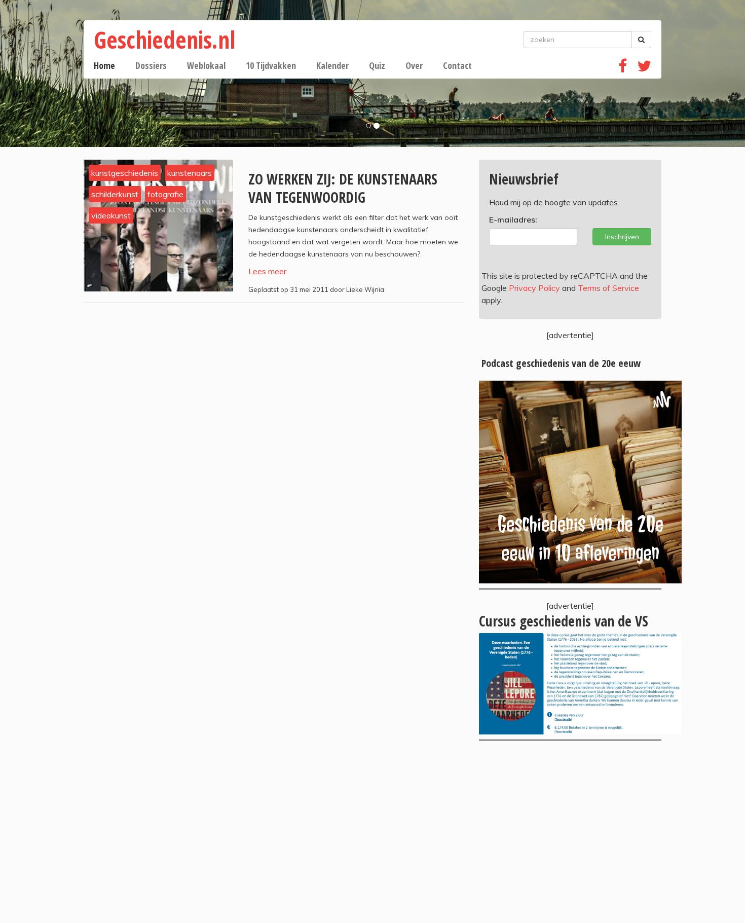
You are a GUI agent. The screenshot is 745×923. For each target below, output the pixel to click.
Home (104, 65)
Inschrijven (622, 236)
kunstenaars (189, 173)
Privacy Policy (534, 288)
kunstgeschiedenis (124, 173)
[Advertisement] (570, 832)
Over (414, 65)
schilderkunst (114, 194)
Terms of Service (608, 288)
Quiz (377, 65)
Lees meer (267, 271)
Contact (457, 65)
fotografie (165, 194)
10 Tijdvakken (271, 65)
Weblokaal (206, 65)
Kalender (332, 65)
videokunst (111, 215)
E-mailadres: (513, 219)
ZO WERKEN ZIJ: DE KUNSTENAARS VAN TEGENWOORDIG (342, 188)
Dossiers (151, 65)
